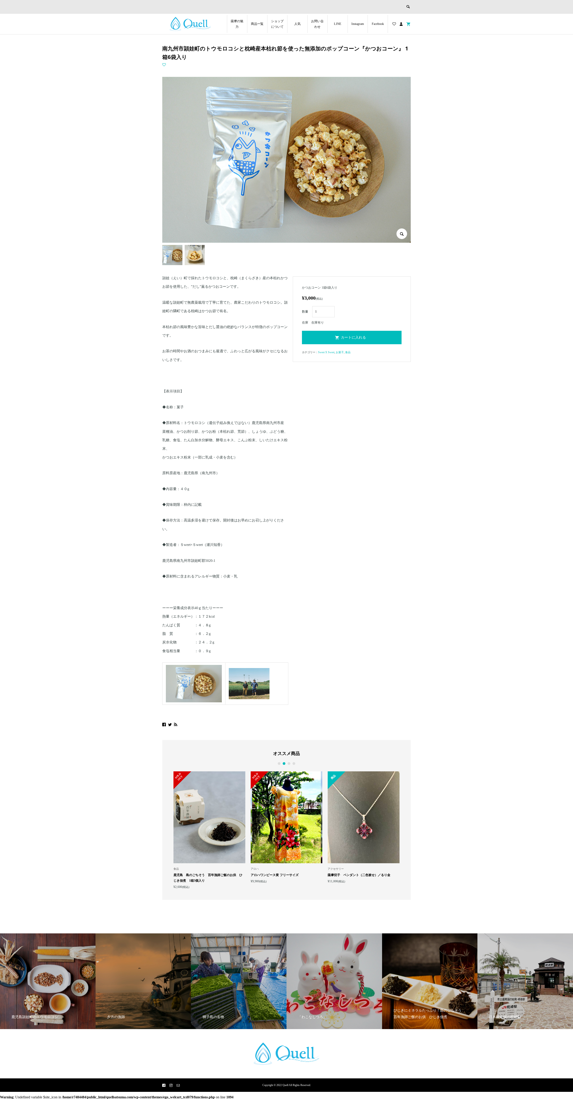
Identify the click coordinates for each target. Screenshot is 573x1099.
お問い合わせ (317, 23)
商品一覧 (257, 24)
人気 (297, 24)
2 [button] (284, 763)
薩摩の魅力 (237, 23)
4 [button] (294, 763)
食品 (348, 352)
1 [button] (279, 763)
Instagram (357, 24)
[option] (209, 830)
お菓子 (340, 352)
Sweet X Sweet (326, 352)
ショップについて (277, 23)
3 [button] (289, 763)
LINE (337, 24)
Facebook (378, 24)
